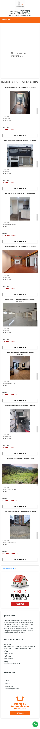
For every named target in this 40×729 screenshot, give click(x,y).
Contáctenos (9, 686)
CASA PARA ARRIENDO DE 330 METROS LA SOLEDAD (20, 141)
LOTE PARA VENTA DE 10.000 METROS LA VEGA (20, 459)
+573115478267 (24, 11)
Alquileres (8, 683)
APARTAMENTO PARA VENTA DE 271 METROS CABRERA (20, 353)
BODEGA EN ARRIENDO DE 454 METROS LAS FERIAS (19, 406)
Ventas (7, 681)
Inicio (6, 678)
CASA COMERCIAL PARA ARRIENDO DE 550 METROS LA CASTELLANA (20, 300)
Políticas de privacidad (12, 689)
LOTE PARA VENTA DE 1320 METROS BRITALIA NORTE (20, 512)
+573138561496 (22, 13)
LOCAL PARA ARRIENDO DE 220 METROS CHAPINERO (20, 247)
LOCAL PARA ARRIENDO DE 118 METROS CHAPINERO (20, 88)
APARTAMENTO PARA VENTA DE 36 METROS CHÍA (20, 194)
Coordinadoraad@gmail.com (13, 663)
